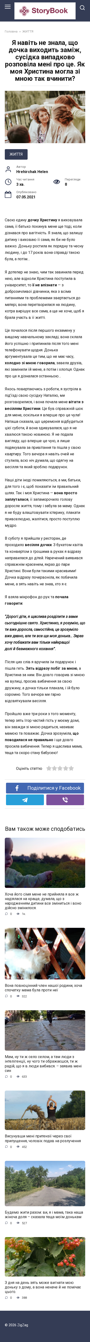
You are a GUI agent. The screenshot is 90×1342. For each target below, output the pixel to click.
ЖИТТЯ (16, 154)
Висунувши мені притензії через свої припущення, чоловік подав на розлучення (43, 1138)
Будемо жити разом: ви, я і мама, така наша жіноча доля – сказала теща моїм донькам (44, 1214)
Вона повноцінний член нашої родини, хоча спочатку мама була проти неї (43, 987)
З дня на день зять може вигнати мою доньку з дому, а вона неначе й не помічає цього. (43, 1287)
